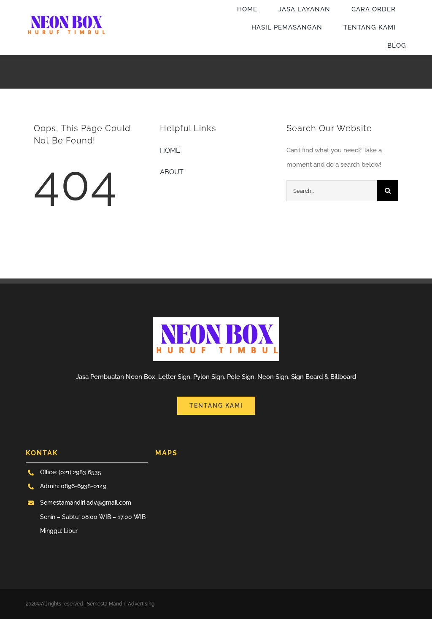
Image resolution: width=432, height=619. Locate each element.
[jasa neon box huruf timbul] (66, 14)
